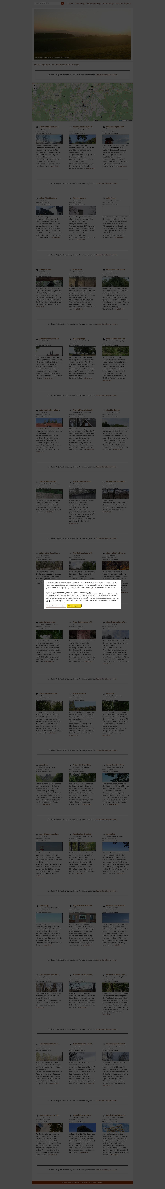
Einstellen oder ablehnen (56, 606)
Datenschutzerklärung (89, 589)
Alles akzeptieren (74, 606)
